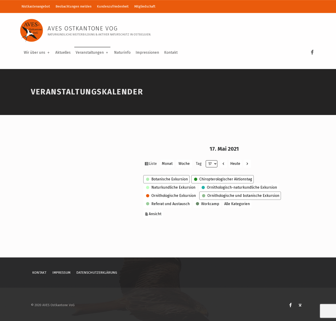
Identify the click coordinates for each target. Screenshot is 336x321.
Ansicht (156, 213)
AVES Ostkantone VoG (83, 28)
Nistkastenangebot (35, 6)
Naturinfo (122, 52)
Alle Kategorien (237, 204)
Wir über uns (34, 52)
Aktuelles (63, 52)
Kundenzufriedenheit (113, 6)
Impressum (61, 272)
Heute (235, 163)
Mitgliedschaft (144, 6)
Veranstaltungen (90, 52)
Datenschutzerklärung (96, 272)
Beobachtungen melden (73, 6)
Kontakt (171, 52)
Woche (184, 163)
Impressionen (147, 52)
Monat (167, 163)
